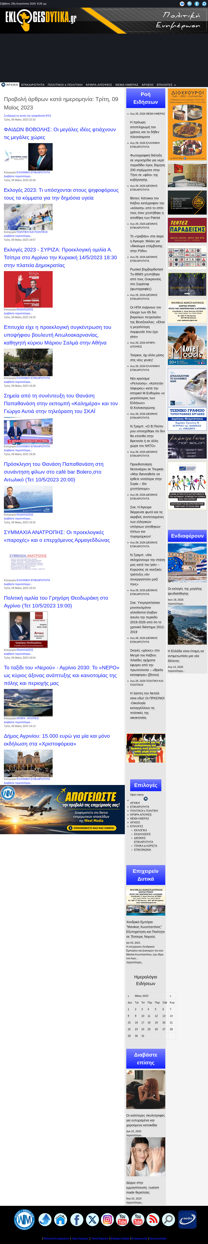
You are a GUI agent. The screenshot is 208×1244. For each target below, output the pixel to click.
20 (163, 1022)
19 (156, 1022)
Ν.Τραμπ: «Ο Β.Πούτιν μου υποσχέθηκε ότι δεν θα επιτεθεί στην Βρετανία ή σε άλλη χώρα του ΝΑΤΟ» (147, 435)
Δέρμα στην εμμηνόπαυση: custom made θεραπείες (142, 1187)
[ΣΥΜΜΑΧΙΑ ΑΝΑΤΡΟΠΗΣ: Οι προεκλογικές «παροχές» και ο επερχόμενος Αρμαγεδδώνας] (28, 562)
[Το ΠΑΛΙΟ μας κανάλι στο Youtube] (121, 1219)
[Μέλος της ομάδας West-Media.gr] (182, 3)
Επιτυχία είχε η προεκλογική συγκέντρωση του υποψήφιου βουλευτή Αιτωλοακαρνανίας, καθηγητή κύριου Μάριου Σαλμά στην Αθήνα (57, 335)
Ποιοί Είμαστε (100, 1238)
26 (156, 1029)
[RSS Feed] (189, 3)
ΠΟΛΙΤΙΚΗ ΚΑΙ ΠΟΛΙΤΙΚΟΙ (32, 232)
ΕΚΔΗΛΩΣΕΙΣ (25, 309)
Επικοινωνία (139, 1238)
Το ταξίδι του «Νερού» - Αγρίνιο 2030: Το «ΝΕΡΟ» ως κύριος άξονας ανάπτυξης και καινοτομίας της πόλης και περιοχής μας (61, 675)
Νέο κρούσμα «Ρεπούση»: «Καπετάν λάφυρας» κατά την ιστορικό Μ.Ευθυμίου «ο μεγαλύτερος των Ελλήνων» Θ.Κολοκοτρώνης (147, 393)
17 (142, 1022)
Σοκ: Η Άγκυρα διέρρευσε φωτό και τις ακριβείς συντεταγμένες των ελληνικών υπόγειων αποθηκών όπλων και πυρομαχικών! (147, 521)
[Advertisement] (104, 58)
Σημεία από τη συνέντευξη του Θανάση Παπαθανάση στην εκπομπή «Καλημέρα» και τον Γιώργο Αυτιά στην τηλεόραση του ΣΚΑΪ (61, 403)
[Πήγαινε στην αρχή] (44, 1219)
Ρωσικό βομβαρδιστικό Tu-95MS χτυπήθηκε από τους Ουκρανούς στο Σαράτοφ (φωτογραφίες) (146, 279)
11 (149, 1015)
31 (142, 1035)
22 (129, 1029)
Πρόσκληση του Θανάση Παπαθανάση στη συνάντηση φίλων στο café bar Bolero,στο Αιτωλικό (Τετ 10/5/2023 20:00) (54, 472)
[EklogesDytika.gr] (104, 20)
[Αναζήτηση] (204, 3)
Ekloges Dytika (120, 1238)
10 (142, 1015)
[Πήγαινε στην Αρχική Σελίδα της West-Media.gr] (24, 1219)
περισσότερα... (134, 962)
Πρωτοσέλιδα (157, 1238)
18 (149, 1022)
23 (136, 1029)
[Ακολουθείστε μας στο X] (91, 1219)
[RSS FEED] (152, 1219)
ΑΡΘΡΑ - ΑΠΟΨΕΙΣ (27, 718)
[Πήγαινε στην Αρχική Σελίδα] (59, 1219)
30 (136, 1035)
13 (163, 1015)
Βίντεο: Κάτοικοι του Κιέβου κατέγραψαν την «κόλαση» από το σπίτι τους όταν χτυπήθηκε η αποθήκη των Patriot (147, 207)
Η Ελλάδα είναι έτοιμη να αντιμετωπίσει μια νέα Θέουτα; (186, 656)
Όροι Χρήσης (80, 1238)
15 (129, 1022)
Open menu (137, 794)
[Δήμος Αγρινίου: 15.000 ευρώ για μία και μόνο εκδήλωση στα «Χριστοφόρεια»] (28, 763)
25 (149, 1029)
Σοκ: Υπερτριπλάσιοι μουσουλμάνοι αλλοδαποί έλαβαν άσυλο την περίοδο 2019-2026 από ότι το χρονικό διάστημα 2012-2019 (147, 617)
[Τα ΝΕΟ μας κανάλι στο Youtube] (137, 1219)
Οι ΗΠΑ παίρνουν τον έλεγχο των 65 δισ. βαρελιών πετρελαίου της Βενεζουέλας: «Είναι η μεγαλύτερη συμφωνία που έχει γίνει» (147, 322)
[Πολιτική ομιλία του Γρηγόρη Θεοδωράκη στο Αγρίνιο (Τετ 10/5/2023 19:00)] (28, 629)
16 (136, 1022)
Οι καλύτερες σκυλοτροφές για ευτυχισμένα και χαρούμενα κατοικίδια (145, 1120)
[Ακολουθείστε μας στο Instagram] (106, 1219)
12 (156, 1015)
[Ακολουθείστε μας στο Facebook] (197, 3)
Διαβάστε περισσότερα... (18, 176)
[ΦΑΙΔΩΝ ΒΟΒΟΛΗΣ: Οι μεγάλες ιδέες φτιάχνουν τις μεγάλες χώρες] (28, 156)
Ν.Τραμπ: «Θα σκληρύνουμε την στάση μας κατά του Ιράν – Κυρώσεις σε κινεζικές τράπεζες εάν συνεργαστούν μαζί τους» (147, 569)
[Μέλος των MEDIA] (186, 1219)
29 (129, 1035)
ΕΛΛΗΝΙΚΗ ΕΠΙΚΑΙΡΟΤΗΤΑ (33, 172)
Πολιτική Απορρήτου (56, 1238)
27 (163, 1029)
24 (142, 1029)
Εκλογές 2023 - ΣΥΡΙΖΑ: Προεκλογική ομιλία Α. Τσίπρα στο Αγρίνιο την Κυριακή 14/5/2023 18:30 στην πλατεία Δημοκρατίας (60, 257)
